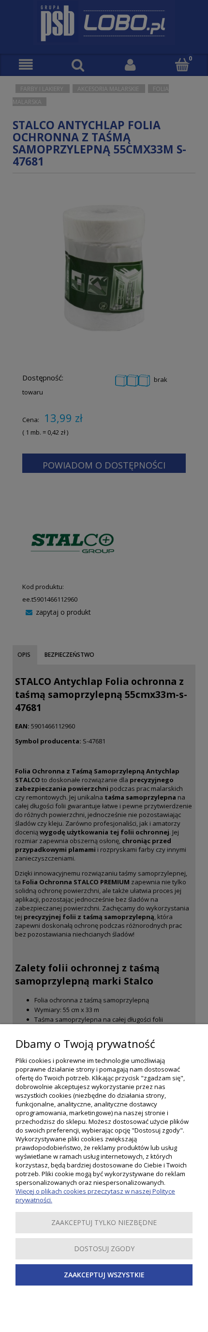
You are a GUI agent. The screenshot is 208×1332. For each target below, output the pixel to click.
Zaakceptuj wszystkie (104, 1274)
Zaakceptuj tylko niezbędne (104, 1222)
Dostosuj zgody (104, 1248)
